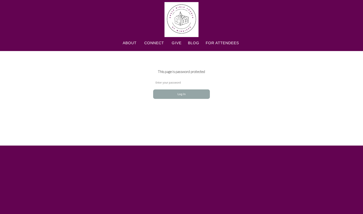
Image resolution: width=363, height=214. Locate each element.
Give (177, 43)
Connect (154, 43)
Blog (193, 43)
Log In (181, 94)
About (130, 43)
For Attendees (223, 43)
